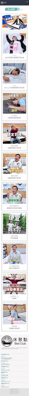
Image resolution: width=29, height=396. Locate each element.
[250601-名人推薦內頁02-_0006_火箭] (14, 212)
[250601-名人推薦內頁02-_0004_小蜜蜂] (14, 152)
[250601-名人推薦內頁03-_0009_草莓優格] (3, 1)
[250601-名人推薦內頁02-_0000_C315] (14, 31)
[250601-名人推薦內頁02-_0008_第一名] (14, 272)
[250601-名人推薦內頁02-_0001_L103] (14, 61)
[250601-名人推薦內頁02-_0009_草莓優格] (14, 302)
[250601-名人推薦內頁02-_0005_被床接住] (14, 182)
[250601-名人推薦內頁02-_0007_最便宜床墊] (14, 242)
